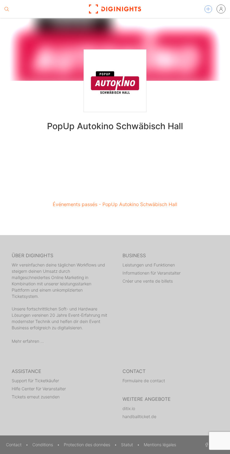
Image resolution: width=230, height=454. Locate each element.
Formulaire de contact (143, 380)
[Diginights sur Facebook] (206, 444)
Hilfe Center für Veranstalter (39, 388)
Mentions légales (160, 444)
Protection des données (87, 444)
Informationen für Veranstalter (151, 272)
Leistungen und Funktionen (148, 264)
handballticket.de (139, 416)
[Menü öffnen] (208, 9)
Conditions (43, 444)
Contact (14, 444)
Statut (127, 444)
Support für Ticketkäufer (35, 380)
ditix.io (128, 408)
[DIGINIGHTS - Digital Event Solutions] (115, 9)
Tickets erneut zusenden (36, 396)
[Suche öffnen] (6, 9)
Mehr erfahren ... (28, 341)
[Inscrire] (221, 8)
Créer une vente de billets (147, 281)
